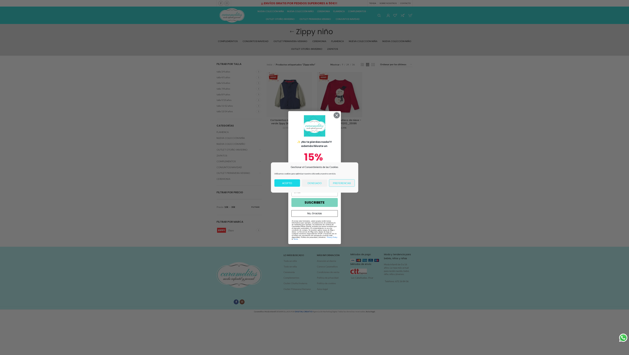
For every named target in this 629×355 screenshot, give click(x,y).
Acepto (287, 183)
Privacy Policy (332, 237)
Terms (295, 239)
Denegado (315, 183)
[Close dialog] (337, 115)
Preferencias (342, 183)
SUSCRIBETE (314, 202)
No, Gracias (314, 213)
